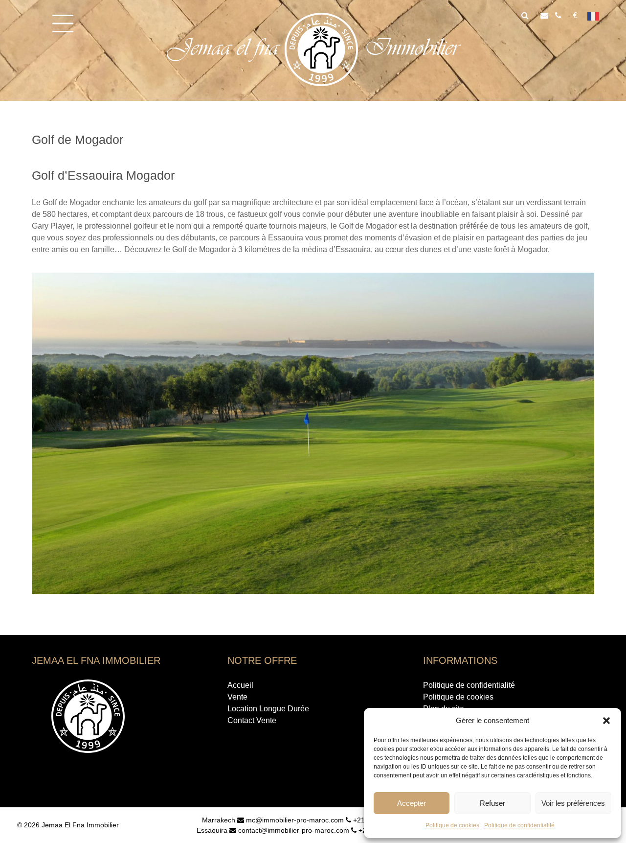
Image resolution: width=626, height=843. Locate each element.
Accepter (411, 803)
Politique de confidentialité (519, 825)
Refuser (492, 803)
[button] (606, 721)
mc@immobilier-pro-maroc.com (294, 820)
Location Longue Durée (268, 708)
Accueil (240, 685)
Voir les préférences (573, 803)
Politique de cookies (452, 825)
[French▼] (596, 15)
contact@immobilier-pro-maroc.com (292, 830)
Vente (237, 697)
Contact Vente (251, 720)
